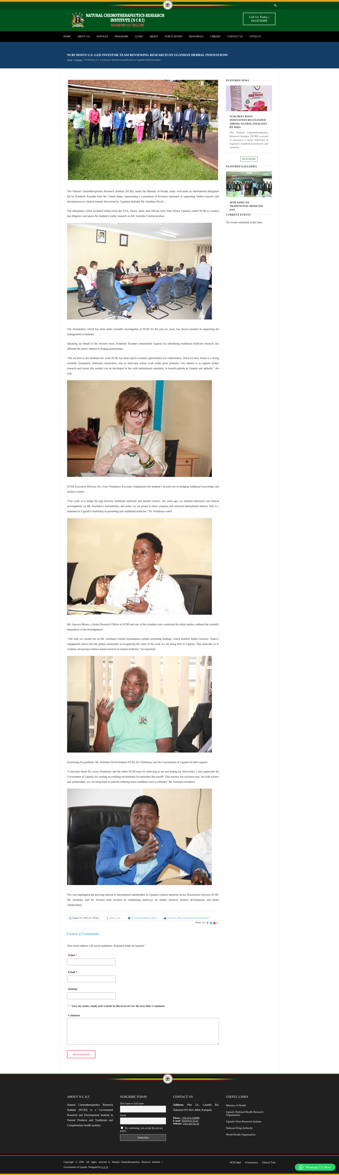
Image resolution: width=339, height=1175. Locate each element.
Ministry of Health (236, 1105)
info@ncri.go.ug (190, 1121)
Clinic (139, 36)
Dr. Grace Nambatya (140, 917)
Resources (196, 36)
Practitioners (251, 1162)
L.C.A (105, 1167)
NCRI (153, 917)
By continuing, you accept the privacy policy (141, 1129)
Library (215, 36)
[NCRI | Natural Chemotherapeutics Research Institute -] (122, 27)
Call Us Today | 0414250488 (259, 18)
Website (72, 989)
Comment (74, 1015)
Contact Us (235, 36)
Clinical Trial (268, 1162)
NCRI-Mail (235, 1162)
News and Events (185, 917)
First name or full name (132, 1103)
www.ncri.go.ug (191, 1123)
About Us (83, 36)
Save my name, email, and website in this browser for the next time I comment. (118, 1005)
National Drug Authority (239, 1128)
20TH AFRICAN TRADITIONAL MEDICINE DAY (246, 206)
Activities (78, 60)
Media (154, 36)
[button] (315, 1167)
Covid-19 (255, 36)
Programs (121, 36)
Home (67, 36)
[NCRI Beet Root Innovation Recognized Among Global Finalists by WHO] (249, 98)
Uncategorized (202, 917)
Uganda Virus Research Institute (243, 1121)
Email (71, 972)
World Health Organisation (240, 1134)
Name (71, 955)
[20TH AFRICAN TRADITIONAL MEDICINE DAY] (249, 184)
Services (102, 36)
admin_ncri (114, 917)
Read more (249, 159)
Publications (173, 36)
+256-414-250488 (190, 1118)
